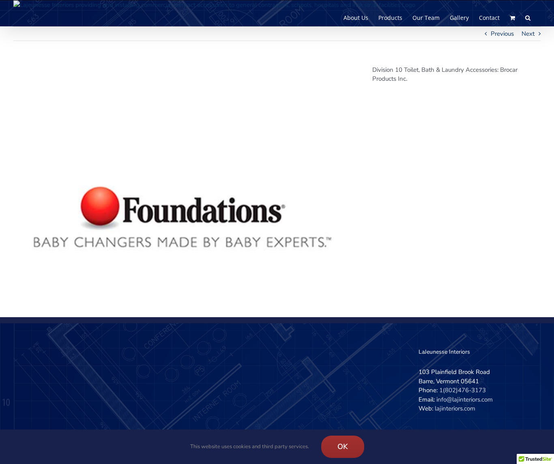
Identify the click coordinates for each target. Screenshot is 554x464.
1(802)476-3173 (462, 390)
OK (342, 446)
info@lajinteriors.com (464, 399)
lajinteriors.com (455, 408)
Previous (502, 34)
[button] (527, 18)
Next (528, 34)
